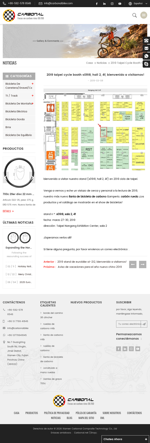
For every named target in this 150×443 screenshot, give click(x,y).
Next (32, 177)
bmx (8, 127)
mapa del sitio (86, 418)
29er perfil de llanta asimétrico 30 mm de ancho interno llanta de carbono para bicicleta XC (19, 194)
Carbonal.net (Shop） (86, 433)
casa (16, 413)
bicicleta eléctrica (16, 111)
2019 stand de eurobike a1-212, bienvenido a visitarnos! (92, 262)
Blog (69, 418)
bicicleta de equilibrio (18, 135)
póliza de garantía (86, 413)
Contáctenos (134, 413)
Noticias (102, 63)
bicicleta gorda (15, 119)
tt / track (11, 96)
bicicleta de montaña (18, 104)
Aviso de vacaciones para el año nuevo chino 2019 (90, 267)
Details (7, 211)
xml (102, 418)
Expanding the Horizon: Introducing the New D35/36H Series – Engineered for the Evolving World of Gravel (19, 247)
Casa (89, 63)
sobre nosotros (112, 413)
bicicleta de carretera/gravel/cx (18, 86)
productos (31, 413)
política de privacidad (57, 413)
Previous (6, 177)
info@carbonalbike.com (58, 3)
